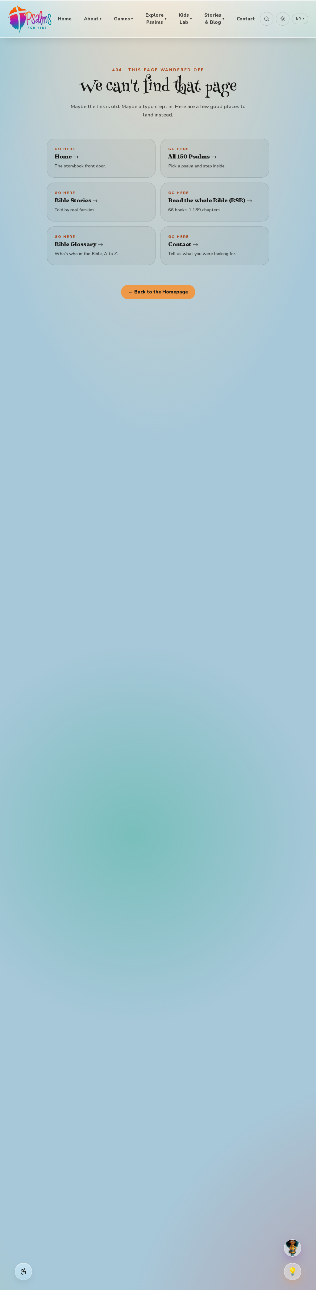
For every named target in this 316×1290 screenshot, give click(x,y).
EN (300, 18)
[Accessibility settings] (23, 1271)
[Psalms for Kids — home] (30, 19)
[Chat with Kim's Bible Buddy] (292, 1248)
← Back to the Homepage (158, 292)
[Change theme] (282, 19)
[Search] (266, 19)
